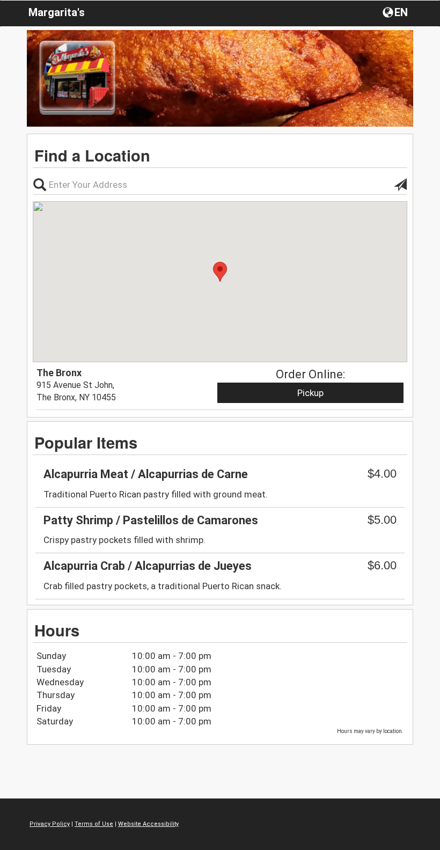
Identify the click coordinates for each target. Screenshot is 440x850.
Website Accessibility (148, 823)
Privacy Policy (50, 823)
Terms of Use (94, 823)
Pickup (310, 392)
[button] (396, 12)
